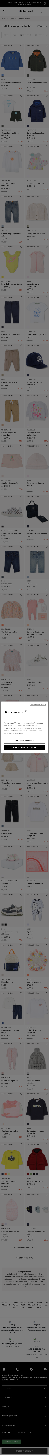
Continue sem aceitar (38, 705)
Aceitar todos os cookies (24, 747)
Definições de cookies (24, 741)
